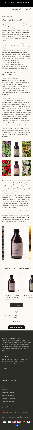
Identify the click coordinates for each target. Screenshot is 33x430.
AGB (3, 384)
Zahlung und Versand (8, 398)
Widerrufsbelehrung (8, 392)
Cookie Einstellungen (8, 401)
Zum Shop (16, 305)
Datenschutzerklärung (8, 395)
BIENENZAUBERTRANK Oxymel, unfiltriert (11, 296)
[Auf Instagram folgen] (7, 407)
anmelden (26, 2)
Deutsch (25, 412)
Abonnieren (8, 374)
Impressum (5, 389)
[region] (16, 315)
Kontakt (4, 386)
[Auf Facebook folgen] (3, 407)
